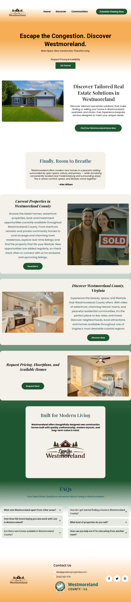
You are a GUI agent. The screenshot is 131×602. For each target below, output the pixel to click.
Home (47, 11)
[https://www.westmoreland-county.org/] (76, 587)
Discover (61, 11)
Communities (79, 11)
